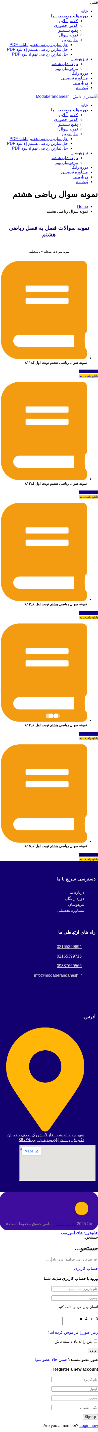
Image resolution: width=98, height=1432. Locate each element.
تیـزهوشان (79, 59)
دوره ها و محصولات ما (69, 16)
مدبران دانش (65, 1224)
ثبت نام (82, 87)
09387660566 (69, 966)
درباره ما (80, 83)
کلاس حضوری (66, 25)
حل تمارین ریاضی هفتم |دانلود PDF (39, 44)
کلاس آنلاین (68, 21)
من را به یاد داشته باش (74, 1341)
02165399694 (69, 947)
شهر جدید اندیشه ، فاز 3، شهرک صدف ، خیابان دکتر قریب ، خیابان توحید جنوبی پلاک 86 (45, 1137)
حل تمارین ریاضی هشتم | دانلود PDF (37, 49)
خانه (84, 11)
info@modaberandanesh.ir (58, 975)
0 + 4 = (87, 1319)
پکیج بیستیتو (68, 30)
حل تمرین (70, 40)
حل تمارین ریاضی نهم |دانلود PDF (40, 54)
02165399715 (69, 956)
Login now (88, 1425)
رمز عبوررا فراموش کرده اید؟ (73, 1332)
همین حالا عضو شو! (51, 1359)
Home (82, 206)
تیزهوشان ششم (64, 64)
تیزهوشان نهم (66, 68)
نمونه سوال (68, 35)
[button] (88, 617)
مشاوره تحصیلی (74, 78)
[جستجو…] (48, 1260)
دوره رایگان (78, 73)
